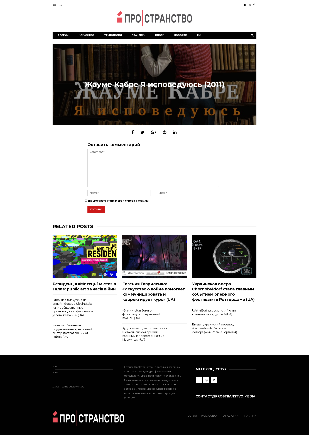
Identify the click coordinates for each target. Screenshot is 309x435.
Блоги (159, 35)
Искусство (86, 35)
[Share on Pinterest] (164, 132)
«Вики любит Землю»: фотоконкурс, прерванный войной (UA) (141, 314)
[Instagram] (250, 4)
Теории (63, 35)
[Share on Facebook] (133, 132)
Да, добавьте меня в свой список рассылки (118, 200)
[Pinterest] (254, 4)
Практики (138, 35)
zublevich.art (76, 386)
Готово (96, 209)
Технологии (113, 35)
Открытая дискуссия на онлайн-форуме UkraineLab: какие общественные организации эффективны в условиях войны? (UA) (73, 307)
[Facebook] (245, 4)
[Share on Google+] (153, 132)
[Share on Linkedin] (174, 132)
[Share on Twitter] (142, 132)
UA (60, 5)
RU (54, 5)
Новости (180, 35)
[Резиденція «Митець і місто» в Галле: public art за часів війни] (85, 256)
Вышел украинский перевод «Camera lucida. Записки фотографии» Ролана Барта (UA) (214, 328)
